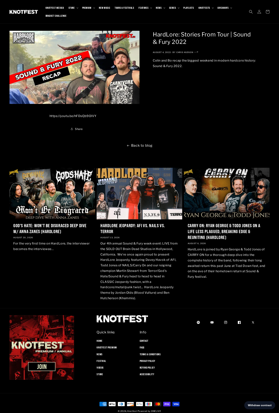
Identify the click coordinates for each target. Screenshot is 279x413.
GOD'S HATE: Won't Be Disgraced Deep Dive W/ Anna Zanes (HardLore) (50, 228)
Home (99, 340)
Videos (100, 367)
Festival (101, 360)
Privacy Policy (147, 360)
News (99, 354)
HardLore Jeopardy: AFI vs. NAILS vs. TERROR (132, 228)
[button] (73, 8)
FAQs (142, 347)
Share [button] (79, 129)
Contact (144, 340)
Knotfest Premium (107, 347)
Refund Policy (147, 367)
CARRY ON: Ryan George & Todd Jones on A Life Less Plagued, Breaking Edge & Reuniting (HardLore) (224, 231)
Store (100, 374)
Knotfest (132, 411)
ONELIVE (156, 411)
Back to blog (142, 145)
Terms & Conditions (150, 354)
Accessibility (147, 374)
